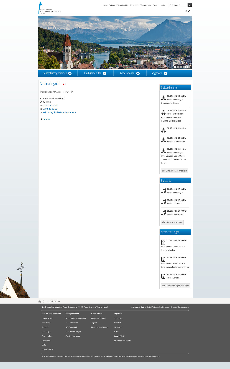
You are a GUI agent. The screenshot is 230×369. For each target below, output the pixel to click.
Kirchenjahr (118, 327)
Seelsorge (118, 318)
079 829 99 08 (50, 109)
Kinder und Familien (98, 318)
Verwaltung (46, 323)
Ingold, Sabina (53, 301)
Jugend (94, 323)
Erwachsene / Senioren (100, 327)
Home (105, 5)
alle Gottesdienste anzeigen (174, 171)
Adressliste (134, 5)
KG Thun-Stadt (71, 327)
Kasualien (117, 323)
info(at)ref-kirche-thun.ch (98, 307)
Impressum (135, 307)
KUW (116, 332)
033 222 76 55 (50, 105)
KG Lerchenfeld (72, 323)
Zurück (46, 119)
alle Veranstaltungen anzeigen (175, 286)
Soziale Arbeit (47, 318)
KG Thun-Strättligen (73, 332)
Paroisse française (73, 336)
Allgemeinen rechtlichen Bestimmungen (121, 356)
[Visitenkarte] (64, 84)
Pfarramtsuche (145, 5)
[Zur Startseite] (52, 13)
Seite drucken (183, 307)
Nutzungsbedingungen (160, 307)
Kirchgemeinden (93, 73)
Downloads (46, 340)
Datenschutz (146, 307)
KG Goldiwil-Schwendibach (76, 318)
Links (44, 345)
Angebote (156, 73)
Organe (45, 327)
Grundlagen (46, 332)
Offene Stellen (47, 349)
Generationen (127, 73)
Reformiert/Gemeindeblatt (118, 5)
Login (163, 5)
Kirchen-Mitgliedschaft (122, 340)
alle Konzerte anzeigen (172, 222)
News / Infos (47, 336)
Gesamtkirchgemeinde (55, 73)
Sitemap (156, 5)
